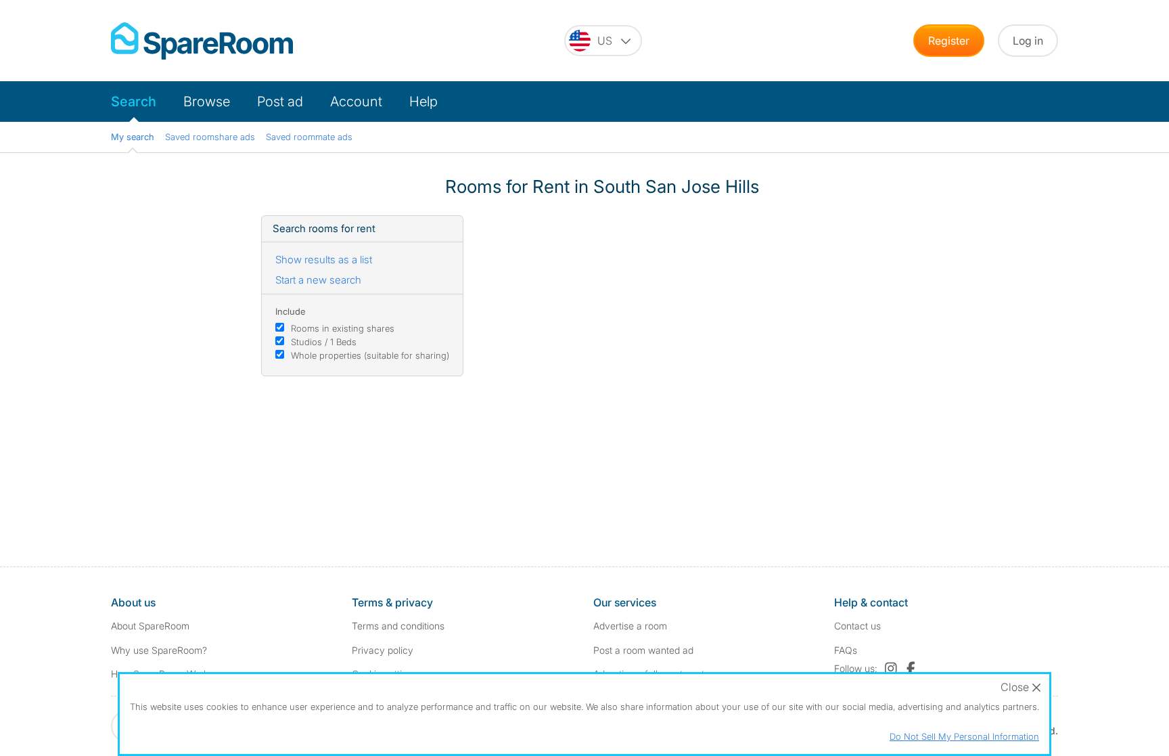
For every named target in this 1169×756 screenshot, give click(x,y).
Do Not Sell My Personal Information (964, 736)
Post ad (280, 101)
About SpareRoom (150, 625)
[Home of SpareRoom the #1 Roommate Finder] (202, 41)
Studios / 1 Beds (324, 341)
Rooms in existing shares (342, 328)
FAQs (845, 650)
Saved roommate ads (309, 136)
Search (133, 101)
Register (948, 40)
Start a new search (318, 279)
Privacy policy (382, 650)
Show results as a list (323, 259)
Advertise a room (630, 625)
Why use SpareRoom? (159, 650)
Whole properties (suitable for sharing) (370, 355)
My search (132, 136)
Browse (206, 101)
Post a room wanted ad (643, 650)
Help (423, 101)
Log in (1028, 40)
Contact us (857, 625)
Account (356, 101)
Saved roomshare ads (210, 136)
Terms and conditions (398, 625)
